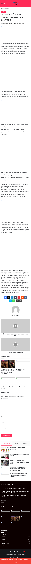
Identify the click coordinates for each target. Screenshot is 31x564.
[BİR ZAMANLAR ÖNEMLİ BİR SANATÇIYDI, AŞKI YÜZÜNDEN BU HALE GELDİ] (5, 463)
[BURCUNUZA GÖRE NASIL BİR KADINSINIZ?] (5, 450)
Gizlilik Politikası (17, 554)
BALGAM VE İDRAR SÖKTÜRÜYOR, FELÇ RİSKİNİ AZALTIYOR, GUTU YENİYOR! (18, 475)
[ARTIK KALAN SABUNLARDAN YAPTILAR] (15, 524)
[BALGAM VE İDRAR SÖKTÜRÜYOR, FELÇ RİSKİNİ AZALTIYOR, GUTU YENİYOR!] (5, 476)
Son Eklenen (7, 443)
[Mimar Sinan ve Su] (23, 381)
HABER (3, 539)
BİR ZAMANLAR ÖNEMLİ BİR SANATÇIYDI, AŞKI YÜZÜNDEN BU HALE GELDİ (20, 462)
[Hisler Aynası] (15, 3)
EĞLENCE (4, 534)
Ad (2, 416)
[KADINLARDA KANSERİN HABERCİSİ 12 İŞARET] (5, 456)
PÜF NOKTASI (5, 543)
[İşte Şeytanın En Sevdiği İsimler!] (8, 381)
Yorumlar (25, 443)
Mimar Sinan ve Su (20, 386)
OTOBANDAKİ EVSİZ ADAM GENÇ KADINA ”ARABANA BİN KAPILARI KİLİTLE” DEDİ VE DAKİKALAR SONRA (7, 372)
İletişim (23, 554)
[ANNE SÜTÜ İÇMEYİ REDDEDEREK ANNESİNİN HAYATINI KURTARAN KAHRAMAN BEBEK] (5, 469)
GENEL (8, 8)
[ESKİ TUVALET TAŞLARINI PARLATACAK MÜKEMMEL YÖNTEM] (5, 524)
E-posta (3, 422)
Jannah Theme (4, 559)
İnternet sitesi (4, 428)
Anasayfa (4, 8)
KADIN (3, 541)
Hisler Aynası (5, 23)
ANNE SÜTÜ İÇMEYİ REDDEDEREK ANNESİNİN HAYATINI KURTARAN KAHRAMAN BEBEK (18, 469)
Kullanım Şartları (9, 554)
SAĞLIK (4, 546)
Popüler (16, 443)
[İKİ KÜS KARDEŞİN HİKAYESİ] (23, 364)
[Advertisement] (15, 72)
